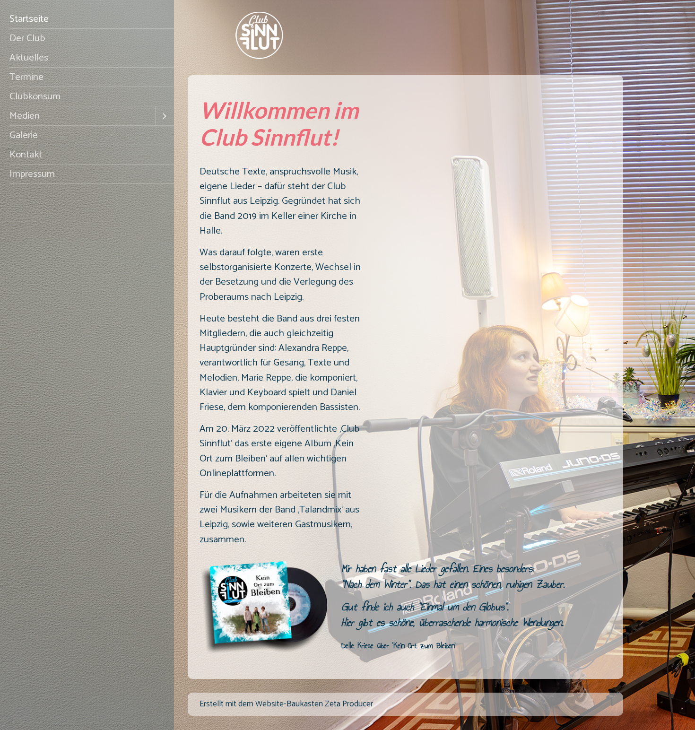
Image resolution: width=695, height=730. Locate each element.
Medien (24, 116)
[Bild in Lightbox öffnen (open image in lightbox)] (263, 607)
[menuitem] (87, 19)
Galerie (23, 135)
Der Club (27, 38)
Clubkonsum (35, 96)
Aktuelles (28, 58)
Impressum (32, 174)
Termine (26, 77)
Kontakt (25, 155)
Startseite (29, 19)
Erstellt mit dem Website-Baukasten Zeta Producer (286, 704)
